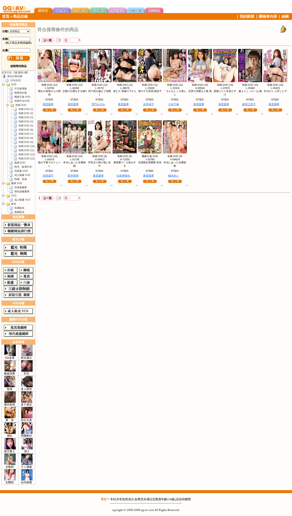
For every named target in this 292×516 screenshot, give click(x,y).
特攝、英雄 (20, 179)
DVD (13, 84)
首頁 (5, 16)
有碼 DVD (20, 105)
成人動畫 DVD (22, 175)
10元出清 (15, 80)
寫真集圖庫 (20, 187)
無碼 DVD (19, 162)
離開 (188, 499)
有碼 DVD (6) (25, 129)
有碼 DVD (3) (25, 117)
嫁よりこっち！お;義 (250, 91)
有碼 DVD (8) (25, 138)
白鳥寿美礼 (123, 175)
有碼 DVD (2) (25, 113)
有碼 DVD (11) (26, 150)
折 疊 (24, 72)
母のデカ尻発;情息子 (150, 91)
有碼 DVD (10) (26, 146)
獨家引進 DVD (22, 96)
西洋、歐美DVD (23, 166)
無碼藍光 (19, 212)
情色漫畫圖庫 (21, 191)
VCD (13, 195)
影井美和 (73, 175)
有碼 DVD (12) (26, 154)
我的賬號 (247, 16)
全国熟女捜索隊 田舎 (150, 162)
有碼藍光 (19, 208)
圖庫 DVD (16, 183)
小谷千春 (173, 104)
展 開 (18, 72)
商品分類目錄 (14, 76)
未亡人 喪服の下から (124, 91)
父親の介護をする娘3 (74, 91)
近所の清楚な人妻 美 (200, 91)
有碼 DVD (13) (26, 158)
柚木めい (173, 175)
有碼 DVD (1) (25, 109)
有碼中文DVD (22, 100)
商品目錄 (20, 16)
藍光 (13, 203)
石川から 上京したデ (275, 91)
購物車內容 (268, 16)
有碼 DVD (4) (25, 121)
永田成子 (148, 104)
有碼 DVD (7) (25, 133)
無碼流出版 (20, 92)
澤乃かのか (98, 104)
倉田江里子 (249, 104)
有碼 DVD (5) (25, 125)
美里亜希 (48, 104)
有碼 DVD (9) (25, 142)
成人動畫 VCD (22, 199)
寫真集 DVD (21, 170)
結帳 (285, 16)
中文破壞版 (20, 88)
